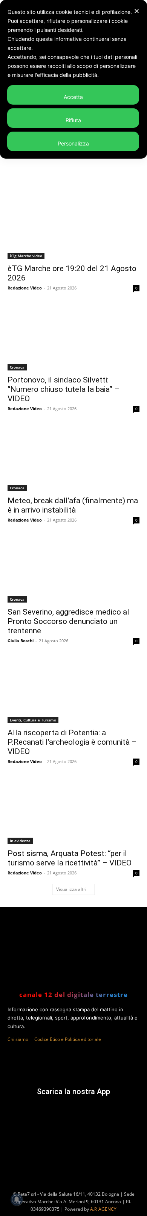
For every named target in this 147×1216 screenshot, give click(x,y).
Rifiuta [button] (73, 120)
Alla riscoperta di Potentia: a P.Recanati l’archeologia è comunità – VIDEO (72, 742)
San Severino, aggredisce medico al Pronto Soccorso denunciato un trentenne (68, 621)
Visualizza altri (71, 889)
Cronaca (17, 367)
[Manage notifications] (17, 1200)
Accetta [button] (73, 97)
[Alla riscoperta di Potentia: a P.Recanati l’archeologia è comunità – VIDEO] (73, 690)
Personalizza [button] (73, 143)
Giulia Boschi (21, 640)
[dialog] (73, 79)
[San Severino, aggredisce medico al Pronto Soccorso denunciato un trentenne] (73, 570)
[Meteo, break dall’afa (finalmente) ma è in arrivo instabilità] (73, 458)
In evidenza (20, 840)
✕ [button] (136, 11)
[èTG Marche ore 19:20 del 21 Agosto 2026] (73, 226)
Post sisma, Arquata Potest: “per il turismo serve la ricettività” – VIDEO (70, 858)
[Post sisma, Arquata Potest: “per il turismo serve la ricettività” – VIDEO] (73, 811)
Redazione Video (25, 288)
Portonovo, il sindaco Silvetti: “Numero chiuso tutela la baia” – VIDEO (63, 389)
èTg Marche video (26, 255)
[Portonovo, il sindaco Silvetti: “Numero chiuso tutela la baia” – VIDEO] (73, 337)
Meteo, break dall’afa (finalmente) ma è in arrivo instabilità (73, 505)
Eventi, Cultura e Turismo (33, 720)
